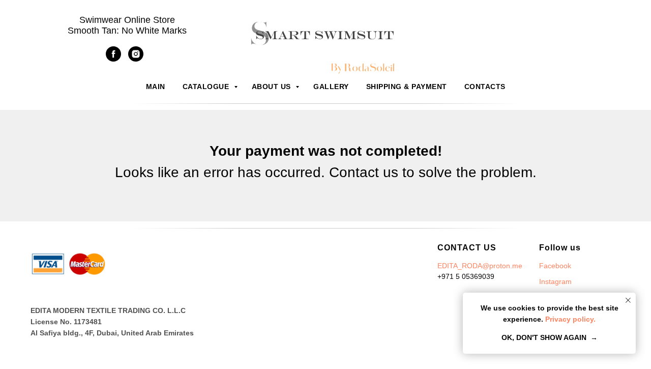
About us (272, 86)
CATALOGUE (207, 86)
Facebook (555, 266)
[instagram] (135, 58)
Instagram (555, 281)
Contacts (485, 86)
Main (155, 86)
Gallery (331, 86)
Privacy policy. (569, 319)
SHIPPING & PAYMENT (406, 86)
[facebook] (113, 58)
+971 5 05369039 (465, 276)
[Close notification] (628, 300)
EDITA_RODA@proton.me (479, 266)
